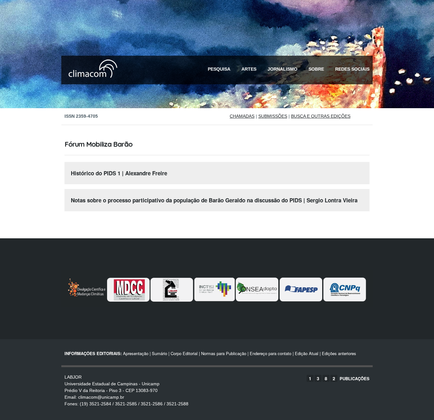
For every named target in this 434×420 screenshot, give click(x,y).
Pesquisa (219, 69)
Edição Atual (306, 353)
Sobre (316, 69)
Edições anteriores (339, 353)
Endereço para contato (269, 353)
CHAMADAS (242, 116)
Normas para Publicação (223, 353)
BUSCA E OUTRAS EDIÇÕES (320, 116)
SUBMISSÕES (272, 116)
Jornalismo (282, 69)
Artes (248, 69)
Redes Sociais (352, 69)
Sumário (159, 353)
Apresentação (135, 353)
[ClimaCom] (91, 82)
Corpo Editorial (184, 353)
